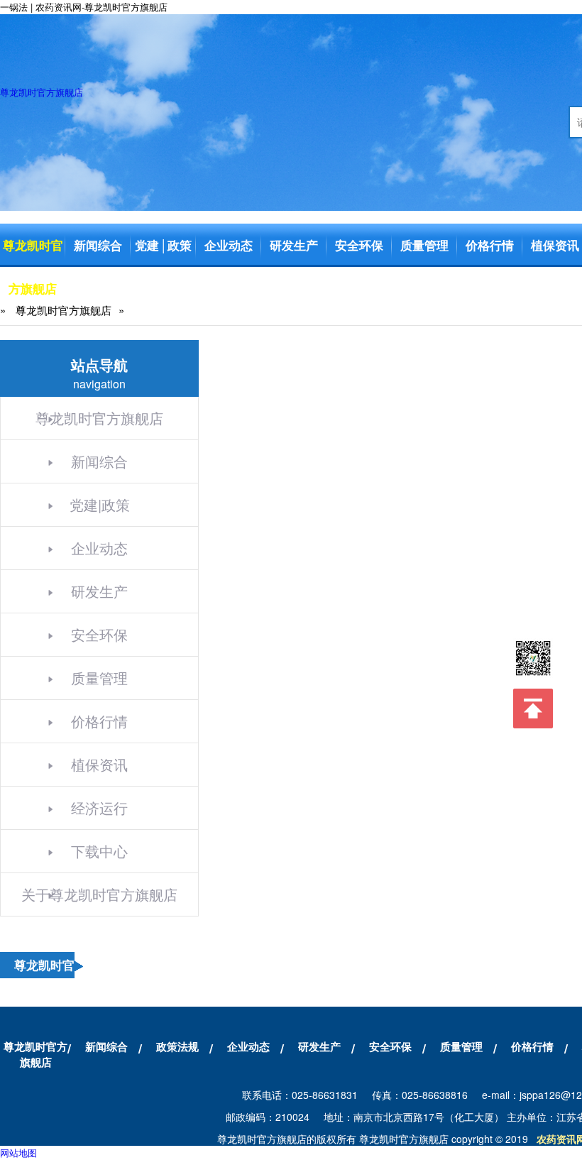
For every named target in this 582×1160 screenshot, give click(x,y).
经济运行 (99, 807)
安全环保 (359, 244)
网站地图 (18, 1152)
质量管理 (424, 244)
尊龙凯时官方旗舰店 (41, 92)
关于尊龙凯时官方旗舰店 (99, 894)
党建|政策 (100, 504)
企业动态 (228, 244)
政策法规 (177, 1046)
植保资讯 (99, 764)
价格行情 (490, 244)
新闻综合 (98, 244)
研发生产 (294, 244)
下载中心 (99, 851)
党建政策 (163, 244)
